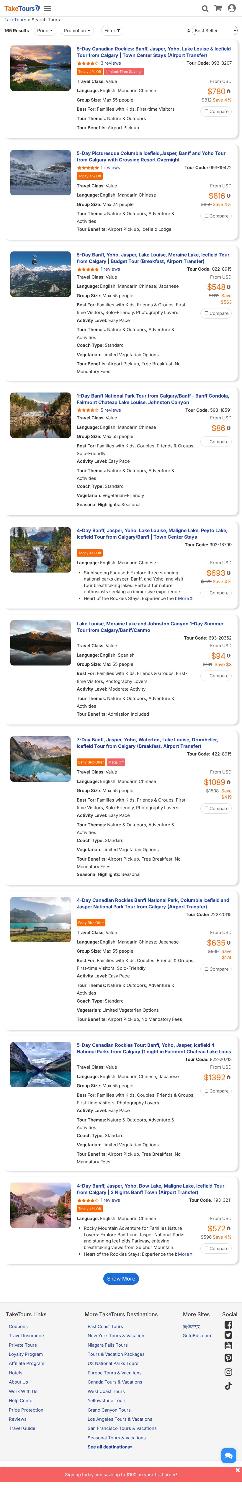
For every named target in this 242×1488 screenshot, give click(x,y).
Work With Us (23, 1391)
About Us (18, 1382)
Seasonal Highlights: (98, 504)
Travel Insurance (26, 1335)
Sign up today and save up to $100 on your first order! (121, 1474)
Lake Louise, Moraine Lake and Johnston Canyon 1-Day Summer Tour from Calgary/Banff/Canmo (150, 627)
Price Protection (26, 1410)
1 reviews (110, 167)
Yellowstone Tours (107, 1400)
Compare (219, 111)
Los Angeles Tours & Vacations (120, 1419)
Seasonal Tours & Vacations (117, 1437)
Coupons (18, 1326)
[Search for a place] (205, 8)
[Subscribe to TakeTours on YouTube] (228, 1345)
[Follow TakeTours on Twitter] (228, 1335)
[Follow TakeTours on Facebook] (228, 1324)
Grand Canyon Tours (109, 1410)
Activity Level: (92, 320)
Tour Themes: (91, 118)
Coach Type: (90, 345)
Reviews (18, 1419)
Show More (121, 1279)
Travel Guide (22, 1428)
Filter (109, 30)
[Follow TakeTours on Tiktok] (228, 1386)
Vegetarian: (89, 354)
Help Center (21, 1400)
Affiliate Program (26, 1363)
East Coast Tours (105, 1326)
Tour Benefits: (92, 127)
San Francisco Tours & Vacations (122, 1428)
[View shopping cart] (217, 7)
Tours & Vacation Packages (116, 1354)
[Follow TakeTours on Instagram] (228, 1372)
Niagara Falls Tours (108, 1345)
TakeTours (15, 19)
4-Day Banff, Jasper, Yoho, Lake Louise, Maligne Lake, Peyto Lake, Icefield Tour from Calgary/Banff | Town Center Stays (152, 533)
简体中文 (192, 1326)
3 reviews (111, 63)
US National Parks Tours (113, 1363)
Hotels (15, 1373)
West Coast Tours (106, 1391)
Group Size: (89, 100)
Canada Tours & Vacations (115, 1382)
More (183, 598)
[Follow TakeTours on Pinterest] (228, 1358)
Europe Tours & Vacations (115, 1373)
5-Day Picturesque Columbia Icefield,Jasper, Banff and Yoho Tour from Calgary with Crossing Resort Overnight (151, 156)
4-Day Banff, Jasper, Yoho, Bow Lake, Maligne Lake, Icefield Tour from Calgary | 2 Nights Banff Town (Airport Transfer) (150, 1189)
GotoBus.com (197, 1335)
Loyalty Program (26, 1354)
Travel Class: (91, 81)
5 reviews (111, 410)
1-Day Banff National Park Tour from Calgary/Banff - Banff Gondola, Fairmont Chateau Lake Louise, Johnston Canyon (153, 399)
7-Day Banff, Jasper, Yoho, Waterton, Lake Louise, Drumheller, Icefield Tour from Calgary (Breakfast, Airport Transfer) (147, 743)
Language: (88, 90)
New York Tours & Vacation (116, 1335)
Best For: (86, 109)
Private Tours (23, 1345)
